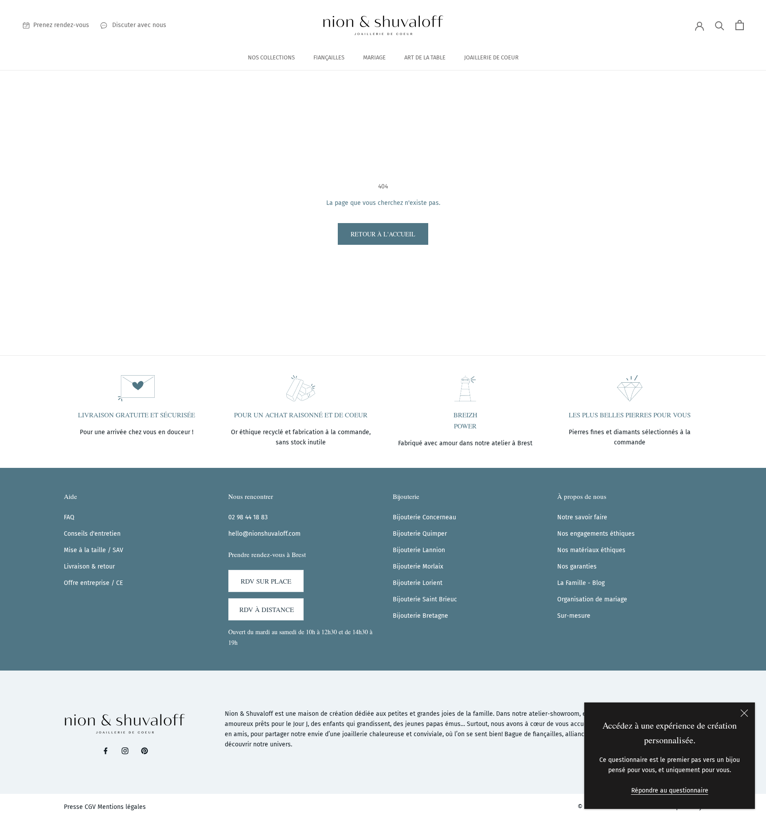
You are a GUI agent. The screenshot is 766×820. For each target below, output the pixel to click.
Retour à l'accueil (383, 234)
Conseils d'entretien (92, 534)
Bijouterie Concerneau (424, 517)
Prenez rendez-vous (61, 25)
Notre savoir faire (582, 517)
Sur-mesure (573, 616)
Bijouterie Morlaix (418, 566)
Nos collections (271, 57)
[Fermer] (744, 713)
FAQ (69, 517)
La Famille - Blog (581, 583)
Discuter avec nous (139, 25)
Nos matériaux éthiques (591, 550)
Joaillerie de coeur (491, 57)
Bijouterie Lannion (419, 550)
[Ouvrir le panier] (739, 25)
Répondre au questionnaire (669, 790)
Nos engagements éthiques (596, 534)
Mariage (374, 57)
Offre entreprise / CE (93, 583)
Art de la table (425, 57)
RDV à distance (266, 609)
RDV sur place (266, 581)
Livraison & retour (89, 566)
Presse (73, 807)
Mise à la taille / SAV (93, 550)
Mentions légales (122, 807)
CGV (90, 807)
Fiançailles (328, 57)
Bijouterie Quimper (420, 534)
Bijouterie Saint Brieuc (425, 599)
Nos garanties (577, 566)
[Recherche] (719, 25)
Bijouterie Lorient (417, 583)
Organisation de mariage (592, 599)
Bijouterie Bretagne (420, 616)
